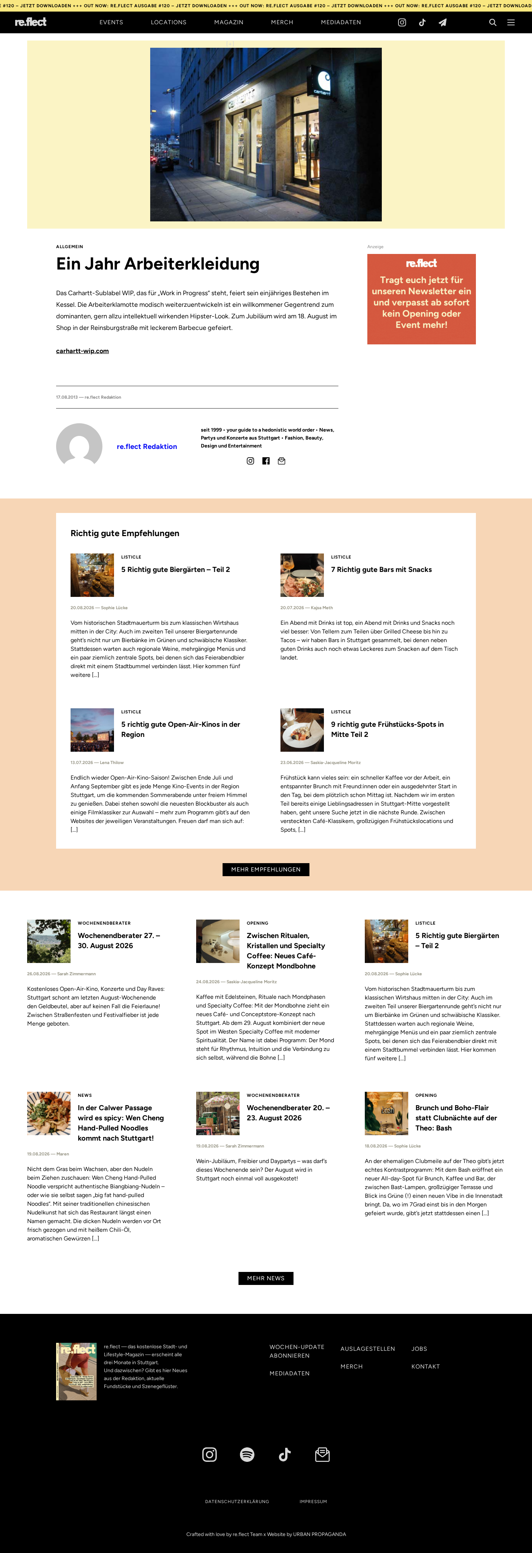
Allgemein (69, 246)
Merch (282, 22)
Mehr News (266, 1278)
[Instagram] (402, 22)
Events (111, 22)
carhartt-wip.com (82, 351)
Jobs (419, 1348)
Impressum (313, 1501)
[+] (230, 44)
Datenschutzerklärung (237, 1501)
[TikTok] (422, 22)
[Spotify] (247, 1454)
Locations (169, 22)
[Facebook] (266, 460)
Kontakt (425, 1366)
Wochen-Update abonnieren (297, 1351)
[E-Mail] (281, 460)
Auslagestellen (368, 1348)
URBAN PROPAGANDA (319, 1534)
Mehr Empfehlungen (266, 869)
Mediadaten (341, 22)
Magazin (229, 22)
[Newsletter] (443, 22)
